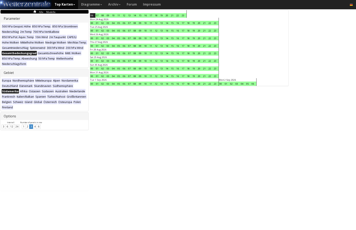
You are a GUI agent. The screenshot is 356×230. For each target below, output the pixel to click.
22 (177, 15)
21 (172, 15)
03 (108, 23)
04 (113, 23)
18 (156, 15)
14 (135, 15)
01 (97, 23)
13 (129, 15)
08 (102, 15)
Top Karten (64, 4)
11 (118, 15)
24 (16, 126)
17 (151, 15)
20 (167, 15)
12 (11, 126)
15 (140, 15)
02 (102, 23)
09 (108, 15)
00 (92, 23)
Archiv (113, 4)
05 (118, 23)
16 (145, 15)
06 (92, 15)
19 (161, 15)
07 (97, 15)
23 (183, 15)
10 (113, 15)
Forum (132, 4)
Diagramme (90, 4)
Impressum (152, 4)
